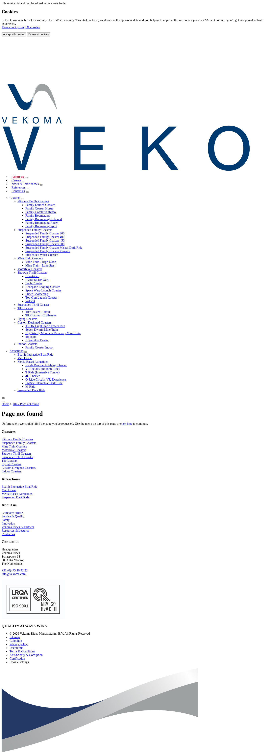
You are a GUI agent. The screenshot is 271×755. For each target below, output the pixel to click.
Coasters (15, 197)
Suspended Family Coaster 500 (44, 244)
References (18, 187)
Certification (17, 658)
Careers (16, 180)
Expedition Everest (37, 340)
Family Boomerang (37, 215)
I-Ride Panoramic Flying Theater (46, 365)
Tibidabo (31, 336)
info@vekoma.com (14, 574)
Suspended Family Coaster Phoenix (47, 251)
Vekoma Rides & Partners (18, 527)
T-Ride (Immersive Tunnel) (42, 372)
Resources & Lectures (15, 530)
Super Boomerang (36, 294)
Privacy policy (19, 644)
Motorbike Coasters (29, 269)
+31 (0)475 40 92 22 (15, 570)
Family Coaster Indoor (39, 347)
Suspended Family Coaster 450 (44, 240)
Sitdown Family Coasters (33, 201)
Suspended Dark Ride (31, 390)
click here (126, 423)
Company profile (12, 512)
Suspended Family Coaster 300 (44, 233)
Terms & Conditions (22, 651)
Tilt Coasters (25, 308)
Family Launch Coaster (40, 205)
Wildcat (30, 301)
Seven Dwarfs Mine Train (41, 329)
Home (5, 404)
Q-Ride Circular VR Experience (45, 379)
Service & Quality (13, 516)
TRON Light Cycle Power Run (45, 326)
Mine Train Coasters (30, 258)
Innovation (8, 523)
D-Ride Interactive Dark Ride (43, 383)
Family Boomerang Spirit (41, 226)
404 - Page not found (26, 404)
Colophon (16, 640)
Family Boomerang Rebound (43, 219)
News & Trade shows (25, 184)
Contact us (18, 191)
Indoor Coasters (27, 344)
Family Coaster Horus (39, 208)
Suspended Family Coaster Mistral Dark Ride (53, 247)
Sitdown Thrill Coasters (32, 272)
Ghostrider (32, 276)
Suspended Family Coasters (34, 229)
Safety (6, 520)
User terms (16, 647)
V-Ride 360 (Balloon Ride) (42, 368)
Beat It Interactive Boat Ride (35, 354)
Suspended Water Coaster (41, 254)
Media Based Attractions (32, 361)
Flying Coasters (27, 319)
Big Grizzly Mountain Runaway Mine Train (53, 333)
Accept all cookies (13, 34)
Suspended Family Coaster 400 (44, 237)
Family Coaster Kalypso (40, 212)
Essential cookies (38, 34)
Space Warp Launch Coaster (43, 290)
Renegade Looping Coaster (42, 286)
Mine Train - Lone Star (39, 265)
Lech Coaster (33, 283)
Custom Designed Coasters (34, 322)
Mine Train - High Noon (40, 262)
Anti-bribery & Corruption (26, 655)
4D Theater (32, 376)
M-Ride (30, 386)
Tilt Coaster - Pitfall (37, 311)
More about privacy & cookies (21, 27)
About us (18, 176)
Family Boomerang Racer (41, 222)
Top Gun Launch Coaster (41, 297)
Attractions (16, 351)
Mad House (24, 358)
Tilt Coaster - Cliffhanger (41, 315)
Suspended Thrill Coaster (33, 304)
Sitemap (15, 637)
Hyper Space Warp (37, 279)
